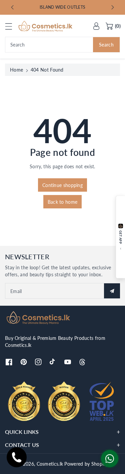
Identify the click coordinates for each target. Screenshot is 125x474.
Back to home (63, 202)
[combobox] (62, 44)
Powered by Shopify (85, 464)
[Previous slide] (12, 7)
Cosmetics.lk (50, 464)
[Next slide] (112, 7)
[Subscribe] (112, 290)
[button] (11, 26)
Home (16, 70)
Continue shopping (62, 185)
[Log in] (96, 26)
